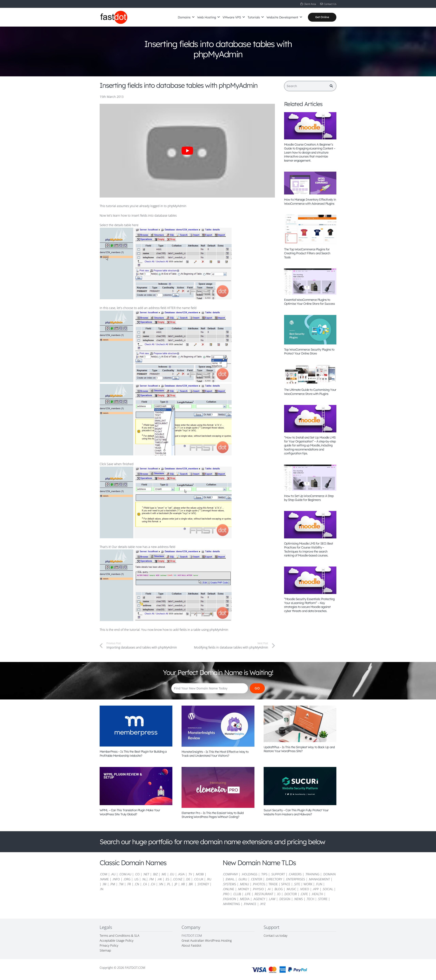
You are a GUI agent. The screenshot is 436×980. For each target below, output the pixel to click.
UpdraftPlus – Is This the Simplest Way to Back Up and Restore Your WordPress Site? (299, 749)
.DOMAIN (329, 874)
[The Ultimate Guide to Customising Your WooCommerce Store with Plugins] (310, 375)
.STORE (323, 899)
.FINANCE (249, 904)
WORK (307, 884)
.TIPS (264, 874)
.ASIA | (182, 874)
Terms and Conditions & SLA (119, 935)
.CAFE (304, 894)
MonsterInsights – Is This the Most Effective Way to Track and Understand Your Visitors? (215, 754)
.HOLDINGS (249, 874)
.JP (175, 884)
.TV (190, 874)
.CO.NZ (177, 879)
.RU (209, 879)
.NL (144, 879)
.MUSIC (291, 889)
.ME (163, 874)
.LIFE (247, 894)
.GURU (242, 879)
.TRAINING (312, 874)
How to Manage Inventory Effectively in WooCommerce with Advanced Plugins (310, 201)
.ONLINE (228, 889)
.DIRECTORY (274, 879)
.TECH (310, 899)
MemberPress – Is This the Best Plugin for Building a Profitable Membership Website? (133, 753)
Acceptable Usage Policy (116, 940)
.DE (188, 879)
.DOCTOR (290, 894)
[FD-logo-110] (114, 17)
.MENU (244, 884)
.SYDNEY (203, 884)
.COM (103, 874)
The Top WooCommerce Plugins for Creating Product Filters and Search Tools (307, 253)
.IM (104, 884)
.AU (113, 874)
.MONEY (243, 889)
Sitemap (105, 950)
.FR (129, 884)
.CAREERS (295, 874)
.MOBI (199, 874)
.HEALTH (317, 894)
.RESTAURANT (263, 894)
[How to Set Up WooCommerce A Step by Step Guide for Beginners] (310, 478)
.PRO (226, 894)
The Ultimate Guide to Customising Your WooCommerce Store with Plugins (310, 392)
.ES (167, 879)
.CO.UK (198, 879)
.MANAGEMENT (319, 879)
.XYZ (263, 904)
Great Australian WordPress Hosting (207, 940)
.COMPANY (230, 874)
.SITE (297, 884)
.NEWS (298, 899)
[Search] (331, 86)
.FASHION (229, 899)
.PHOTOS (259, 884)
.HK (159, 879)
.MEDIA (244, 899)
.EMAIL (230, 879)
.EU (172, 874)
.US (136, 879)
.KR (183, 884)
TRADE (273, 884)
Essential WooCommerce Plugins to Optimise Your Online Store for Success (309, 302)
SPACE (285, 884)
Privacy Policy (109, 945)
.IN (101, 889)
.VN (161, 884)
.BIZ (155, 874)
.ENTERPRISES (295, 879)
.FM (151, 879)
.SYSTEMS (229, 884)
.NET (146, 874)
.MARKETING (231, 904)
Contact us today (276, 935)
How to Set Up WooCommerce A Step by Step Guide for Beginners (309, 498)
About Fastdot (191, 945)
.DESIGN (284, 899)
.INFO (116, 879)
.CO (137, 874)
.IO (279, 894)
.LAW (272, 899)
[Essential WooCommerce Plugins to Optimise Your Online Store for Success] (310, 281)
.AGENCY (259, 899)
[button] (193, 17)
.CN (136, 884)
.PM (112, 884)
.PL (169, 884)
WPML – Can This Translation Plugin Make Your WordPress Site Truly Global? (130, 812)
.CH (152, 884)
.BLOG (278, 889)
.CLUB (237, 894)
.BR (191, 884)
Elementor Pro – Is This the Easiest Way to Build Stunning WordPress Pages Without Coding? (213, 815)
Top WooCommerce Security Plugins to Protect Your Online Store (309, 351)
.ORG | (128, 879)
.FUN (319, 884)
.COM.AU (125, 874)
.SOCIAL (327, 889)
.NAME (104, 879)
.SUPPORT (278, 874)
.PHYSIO (258, 889)
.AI (269, 889)
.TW (121, 884)
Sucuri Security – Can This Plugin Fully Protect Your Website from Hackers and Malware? (296, 812)
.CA (145, 884)
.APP (316, 889)
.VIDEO (304, 889)
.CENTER (256, 879)
